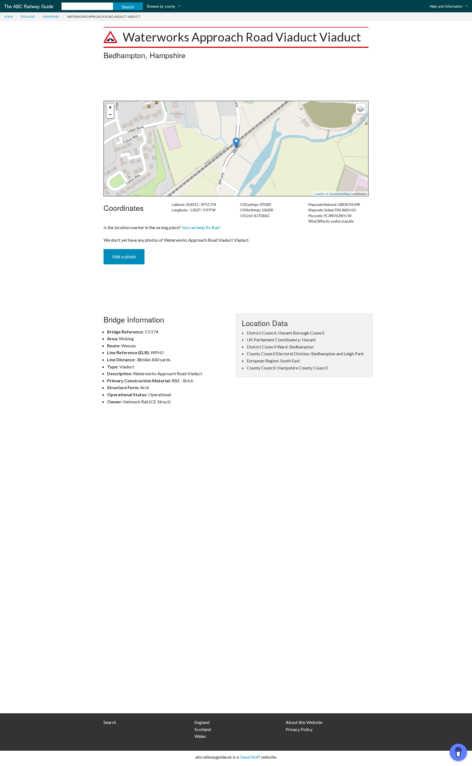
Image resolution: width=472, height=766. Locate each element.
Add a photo (124, 256)
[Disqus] (236, 489)
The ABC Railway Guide (28, 6)
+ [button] (110, 107)
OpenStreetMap (339, 193)
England (28, 16)
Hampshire (51, 16)
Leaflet (319, 193)
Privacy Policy (299, 729)
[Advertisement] (236, 81)
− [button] (110, 114)
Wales (200, 736)
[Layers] (360, 109)
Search (110, 722)
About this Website (304, 722)
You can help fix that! (201, 227)
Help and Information (446, 6)
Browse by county (161, 6)
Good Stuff (250, 756)
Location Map (235, 148)
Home (8, 16)
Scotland (202, 729)
